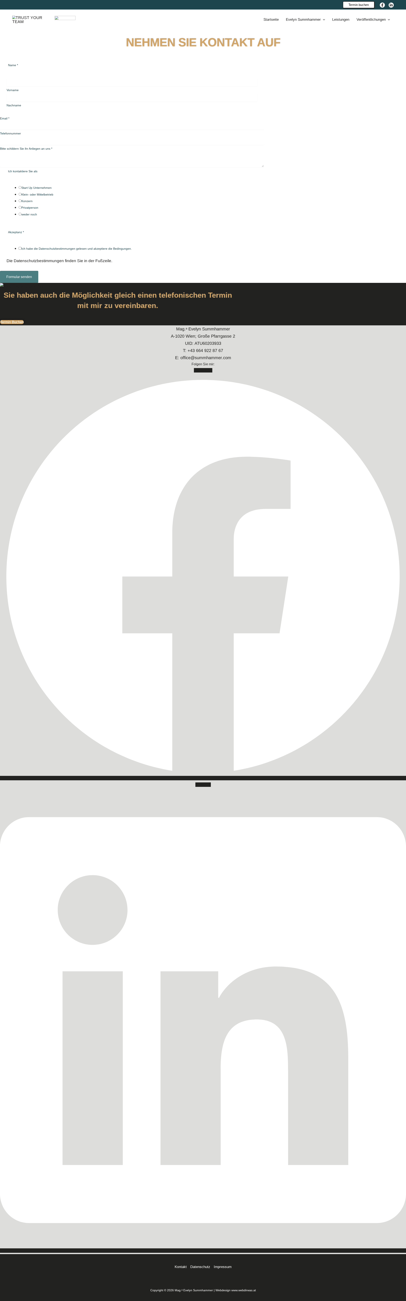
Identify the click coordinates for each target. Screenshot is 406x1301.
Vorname (13, 90)
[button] (359, 4)
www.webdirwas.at (243, 1290)
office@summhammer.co (204, 357)
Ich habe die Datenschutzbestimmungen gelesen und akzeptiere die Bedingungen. (76, 248)
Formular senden (19, 277)
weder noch (29, 214)
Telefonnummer (10, 133)
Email (4, 118)
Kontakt (181, 1267)
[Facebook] (382, 5)
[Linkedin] (391, 5)
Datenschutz (200, 1267)
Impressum (223, 1267)
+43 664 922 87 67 (205, 350)
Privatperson (29, 207)
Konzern (27, 201)
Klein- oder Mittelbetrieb (37, 194)
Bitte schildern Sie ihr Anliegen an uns (26, 148)
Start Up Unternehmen (36, 187)
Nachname (14, 105)
